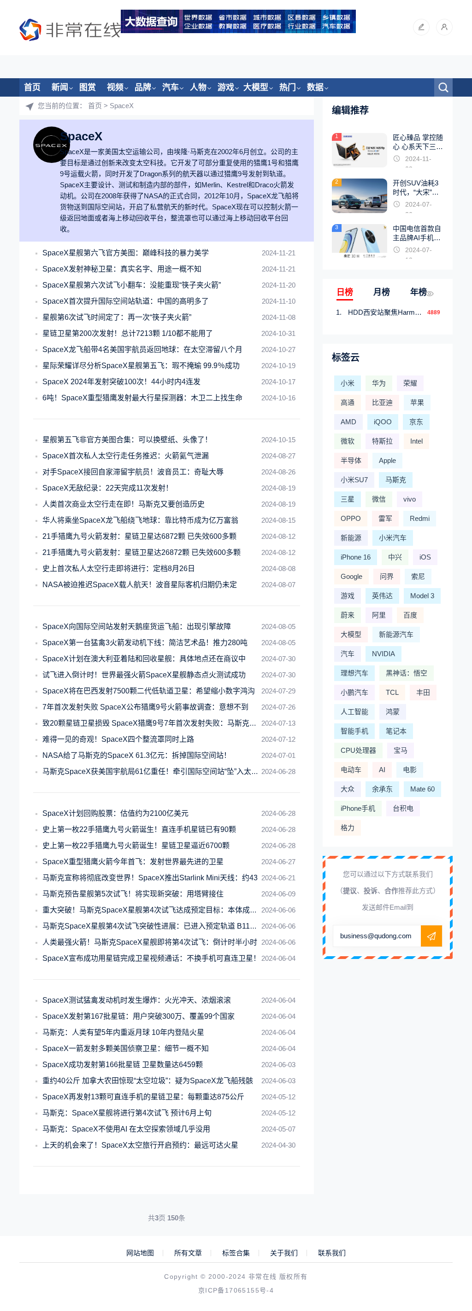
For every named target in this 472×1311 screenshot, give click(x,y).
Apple (387, 460)
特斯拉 (382, 441)
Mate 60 (422, 789)
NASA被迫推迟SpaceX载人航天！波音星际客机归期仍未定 (139, 585)
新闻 (60, 87)
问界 (387, 576)
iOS (425, 557)
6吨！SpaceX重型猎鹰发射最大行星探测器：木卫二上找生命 (142, 398)
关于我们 (284, 1253)
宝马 (400, 750)
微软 (347, 441)
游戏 (226, 87)
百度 (410, 615)
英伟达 (382, 596)
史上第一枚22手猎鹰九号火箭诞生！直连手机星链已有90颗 (139, 829)
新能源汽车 (396, 634)
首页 (32, 87)
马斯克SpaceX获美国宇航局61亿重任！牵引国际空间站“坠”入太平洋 (154, 771)
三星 (347, 499)
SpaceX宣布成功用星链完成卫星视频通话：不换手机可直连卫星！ (151, 958)
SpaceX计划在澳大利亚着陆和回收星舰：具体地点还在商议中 (144, 659)
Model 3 (422, 596)
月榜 (381, 292)
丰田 (423, 692)
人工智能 (354, 712)
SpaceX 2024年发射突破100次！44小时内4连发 (121, 382)
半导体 (351, 460)
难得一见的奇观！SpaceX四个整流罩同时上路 (118, 739)
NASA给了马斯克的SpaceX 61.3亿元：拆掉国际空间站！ (136, 755)
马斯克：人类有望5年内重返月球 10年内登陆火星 (123, 1032)
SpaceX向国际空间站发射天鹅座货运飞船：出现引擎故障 (136, 626)
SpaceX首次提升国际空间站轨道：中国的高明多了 (125, 301)
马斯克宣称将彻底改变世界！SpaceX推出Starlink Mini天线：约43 (150, 878)
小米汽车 (393, 538)
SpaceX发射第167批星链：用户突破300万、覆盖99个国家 (138, 1016)
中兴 (395, 557)
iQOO (383, 422)
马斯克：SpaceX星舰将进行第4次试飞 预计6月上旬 (127, 1113)
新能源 (351, 538)
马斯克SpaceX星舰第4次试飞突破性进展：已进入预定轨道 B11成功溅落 (160, 926)
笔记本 (396, 731)
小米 (347, 383)
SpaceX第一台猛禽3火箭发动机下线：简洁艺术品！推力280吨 (145, 643)
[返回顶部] (442, 1169)
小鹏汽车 (354, 692)
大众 (347, 789)
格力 (347, 828)
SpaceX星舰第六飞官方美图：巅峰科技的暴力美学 (125, 253)
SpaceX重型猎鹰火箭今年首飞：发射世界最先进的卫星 (133, 862)
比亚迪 (382, 402)
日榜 (344, 292)
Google (351, 576)
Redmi (420, 518)
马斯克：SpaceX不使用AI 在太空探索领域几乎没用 (126, 1129)
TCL (392, 692)
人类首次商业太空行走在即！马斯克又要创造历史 (123, 504)
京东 (416, 422)
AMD (348, 422)
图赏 (87, 87)
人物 (198, 87)
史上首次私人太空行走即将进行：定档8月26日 (118, 568)
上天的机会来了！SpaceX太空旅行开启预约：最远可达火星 (140, 1145)
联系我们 (332, 1253)
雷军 (385, 518)
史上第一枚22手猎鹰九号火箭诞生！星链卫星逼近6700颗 (136, 845)
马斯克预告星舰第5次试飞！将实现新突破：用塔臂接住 (133, 894)
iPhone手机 (358, 808)
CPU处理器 (358, 750)
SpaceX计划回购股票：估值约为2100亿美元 (115, 813)
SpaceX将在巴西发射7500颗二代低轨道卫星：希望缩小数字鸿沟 (148, 691)
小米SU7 (354, 480)
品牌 (143, 87)
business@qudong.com (376, 936)
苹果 (417, 402)
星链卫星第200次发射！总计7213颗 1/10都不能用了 (127, 333)
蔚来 (347, 615)
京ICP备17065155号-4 (236, 1290)
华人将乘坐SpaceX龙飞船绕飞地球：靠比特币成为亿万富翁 (140, 520)
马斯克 (395, 480)
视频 (115, 87)
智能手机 (354, 731)
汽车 (170, 87)
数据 (315, 87)
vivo (409, 499)
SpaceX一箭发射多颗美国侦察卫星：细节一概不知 (125, 1048)
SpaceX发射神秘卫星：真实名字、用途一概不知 (121, 269)
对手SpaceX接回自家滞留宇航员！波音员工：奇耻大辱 (133, 472)
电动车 (351, 770)
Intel (416, 441)
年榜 (418, 292)
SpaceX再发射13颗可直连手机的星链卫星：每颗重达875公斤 (143, 1097)
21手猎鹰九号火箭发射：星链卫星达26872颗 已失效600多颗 (141, 552)
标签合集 (236, 1253)
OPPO (351, 518)
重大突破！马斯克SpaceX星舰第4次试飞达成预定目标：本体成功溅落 (157, 910)
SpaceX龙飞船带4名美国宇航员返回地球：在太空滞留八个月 (142, 349)
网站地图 (140, 1253)
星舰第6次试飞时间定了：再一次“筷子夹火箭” (116, 317)
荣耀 (410, 383)
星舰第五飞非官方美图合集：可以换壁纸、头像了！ (127, 440)
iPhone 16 (356, 557)
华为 (379, 383)
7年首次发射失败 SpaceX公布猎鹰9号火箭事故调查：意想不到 (145, 707)
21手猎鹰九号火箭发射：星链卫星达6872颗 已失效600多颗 (139, 536)
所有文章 (188, 1253)
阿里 (379, 615)
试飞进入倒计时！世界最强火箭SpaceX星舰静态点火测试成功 (144, 675)
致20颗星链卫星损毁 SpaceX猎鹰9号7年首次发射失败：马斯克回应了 (156, 723)
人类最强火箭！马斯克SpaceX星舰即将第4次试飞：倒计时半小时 (149, 942)
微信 (379, 499)
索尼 (418, 576)
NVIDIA (383, 654)
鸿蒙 (393, 712)
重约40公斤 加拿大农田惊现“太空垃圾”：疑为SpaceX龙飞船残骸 (147, 1081)
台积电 (403, 808)
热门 (287, 87)
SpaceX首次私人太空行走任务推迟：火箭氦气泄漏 (125, 456)
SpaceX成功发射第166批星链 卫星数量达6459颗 (122, 1064)
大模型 (255, 87)
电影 (410, 770)
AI (382, 770)
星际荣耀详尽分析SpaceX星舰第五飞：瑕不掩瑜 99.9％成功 (141, 366)
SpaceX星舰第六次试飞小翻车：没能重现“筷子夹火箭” (131, 285)
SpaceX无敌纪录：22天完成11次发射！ (107, 488)
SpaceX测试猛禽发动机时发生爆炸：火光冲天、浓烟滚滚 (136, 1000)
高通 (347, 402)
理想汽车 (354, 673)
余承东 (382, 789)
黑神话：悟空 (406, 673)
